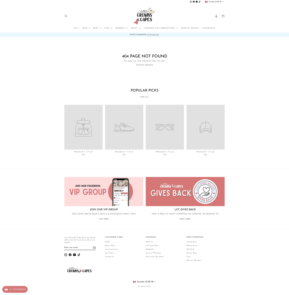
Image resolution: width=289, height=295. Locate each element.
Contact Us (109, 256)
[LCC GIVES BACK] (185, 191)
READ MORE (185, 219)
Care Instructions (111, 249)
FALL (76, 28)
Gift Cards (190, 249)
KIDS (107, 28)
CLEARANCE (208, 28)
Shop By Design (190, 28)
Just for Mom (191, 253)
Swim (188, 256)
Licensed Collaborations (160, 28)
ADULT (135, 28)
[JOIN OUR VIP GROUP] (103, 191)
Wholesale (150, 249)
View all (144, 97)
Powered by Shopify (144, 286)
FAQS (107, 242)
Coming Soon (191, 242)
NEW (85, 28)
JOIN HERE (104, 219)
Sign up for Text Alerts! (155, 256)
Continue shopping (144, 65)
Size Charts (109, 253)
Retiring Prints (191, 245)
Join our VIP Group (153, 253)
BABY (96, 28)
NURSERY (120, 28)
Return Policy (110, 245)
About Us (149, 242)
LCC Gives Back (152, 245)
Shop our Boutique (193, 260)
